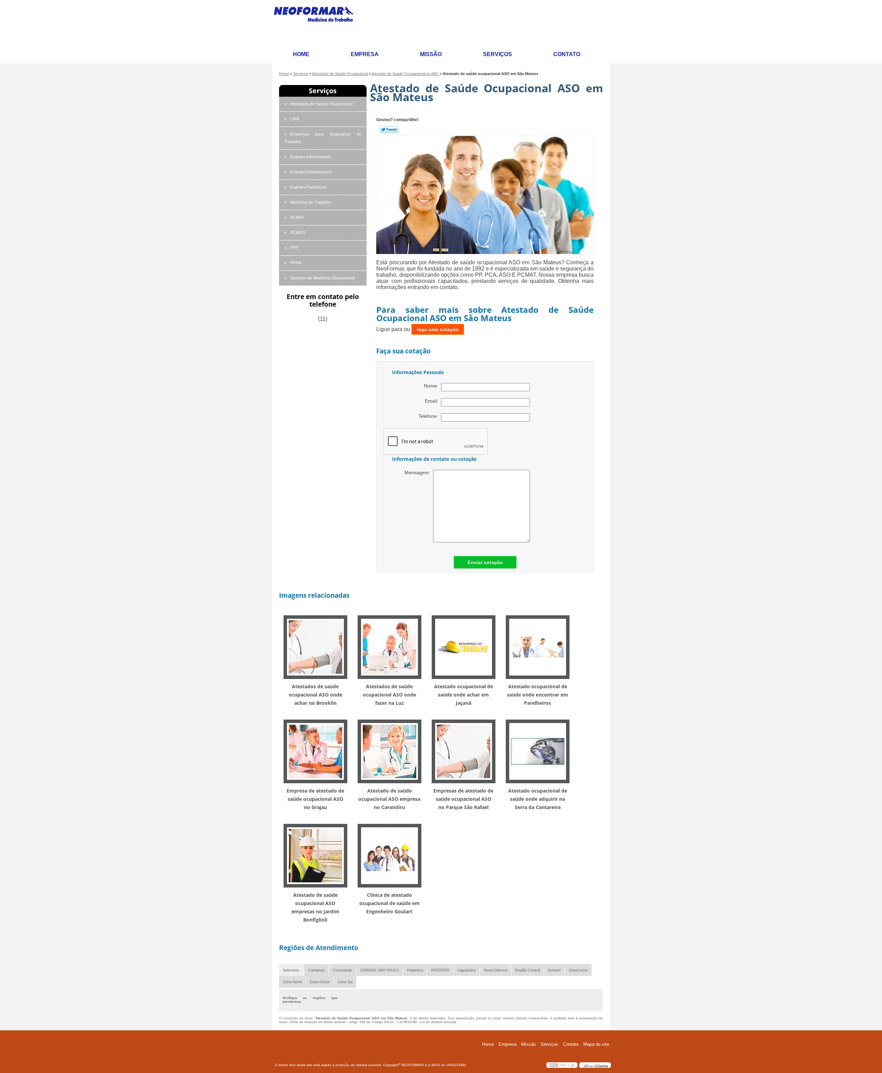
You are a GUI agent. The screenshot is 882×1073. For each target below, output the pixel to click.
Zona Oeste (320, 982)
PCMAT (297, 217)
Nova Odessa (495, 970)
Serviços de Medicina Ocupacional (322, 278)
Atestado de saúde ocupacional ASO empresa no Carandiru (389, 798)
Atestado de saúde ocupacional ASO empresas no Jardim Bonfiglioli (315, 907)
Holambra (415, 970)
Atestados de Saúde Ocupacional (321, 104)
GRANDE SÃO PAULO (379, 970)
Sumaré (554, 970)
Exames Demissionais (311, 172)
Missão (431, 54)
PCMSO (297, 232)
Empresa (365, 54)
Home (301, 54)
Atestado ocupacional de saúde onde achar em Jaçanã (463, 694)
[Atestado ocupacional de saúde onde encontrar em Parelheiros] (538, 647)
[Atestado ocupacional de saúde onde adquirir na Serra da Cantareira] (538, 751)
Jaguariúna (466, 970)
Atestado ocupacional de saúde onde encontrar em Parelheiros (537, 694)
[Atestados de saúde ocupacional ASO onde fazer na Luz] (389, 647)
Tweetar (389, 129)
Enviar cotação (485, 562)
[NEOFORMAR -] (317, 23)
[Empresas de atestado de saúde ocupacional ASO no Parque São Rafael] (463, 751)
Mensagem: (418, 472)
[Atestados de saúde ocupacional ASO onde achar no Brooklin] (315, 647)
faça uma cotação (438, 329)
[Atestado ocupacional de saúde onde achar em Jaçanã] (463, 647)
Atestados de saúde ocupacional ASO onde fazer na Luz (389, 694)
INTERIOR (440, 970)
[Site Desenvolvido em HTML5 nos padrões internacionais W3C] (561, 1065)
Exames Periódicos (308, 187)
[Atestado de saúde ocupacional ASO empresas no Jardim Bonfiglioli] (315, 855)
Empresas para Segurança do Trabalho (322, 138)
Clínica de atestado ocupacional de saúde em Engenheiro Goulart (389, 903)
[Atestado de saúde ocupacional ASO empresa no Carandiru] (389, 751)
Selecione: (291, 970)
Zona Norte (292, 982)
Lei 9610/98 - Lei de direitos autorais (427, 1022)
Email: (433, 401)
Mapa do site (596, 1044)
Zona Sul (345, 982)
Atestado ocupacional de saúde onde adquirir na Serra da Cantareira (537, 798)
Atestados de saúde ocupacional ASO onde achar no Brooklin (315, 694)
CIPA (294, 119)
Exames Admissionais (310, 157)
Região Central (527, 970)
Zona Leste (578, 970)
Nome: (432, 386)
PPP (294, 247)
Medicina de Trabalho (310, 202)
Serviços (497, 54)
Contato (566, 54)
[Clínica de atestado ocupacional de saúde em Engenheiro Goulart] (389, 855)
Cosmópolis (342, 970)
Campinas (316, 970)
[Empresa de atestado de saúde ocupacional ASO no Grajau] (315, 751)
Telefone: (429, 416)
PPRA (295, 263)
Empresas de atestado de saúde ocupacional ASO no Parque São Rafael (463, 798)
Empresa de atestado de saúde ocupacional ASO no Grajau (315, 798)
